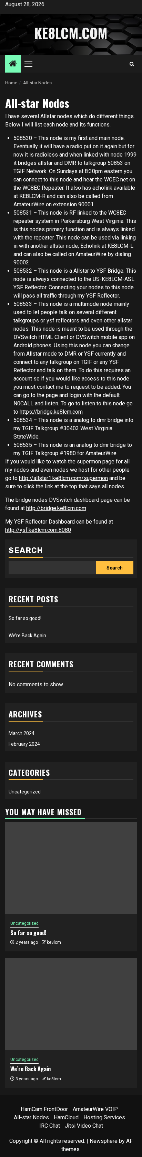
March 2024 (21, 733)
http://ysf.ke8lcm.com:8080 (38, 530)
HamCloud (66, 1117)
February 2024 (24, 744)
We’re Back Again (27, 635)
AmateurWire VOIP (95, 1109)
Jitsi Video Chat (84, 1125)
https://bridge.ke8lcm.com (51, 411)
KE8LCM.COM (71, 32)
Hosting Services (104, 1117)
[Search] (132, 64)
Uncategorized (25, 791)
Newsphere (104, 1141)
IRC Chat (49, 1125)
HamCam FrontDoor (44, 1109)
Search (26, 550)
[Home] (13, 64)
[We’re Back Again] (71, 1004)
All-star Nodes (31, 1117)
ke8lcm (54, 942)
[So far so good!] (71, 868)
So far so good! (25, 618)
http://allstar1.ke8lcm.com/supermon (63, 478)
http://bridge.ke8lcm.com (56, 508)
